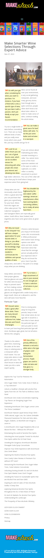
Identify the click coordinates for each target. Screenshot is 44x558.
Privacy (7, 518)
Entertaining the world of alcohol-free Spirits (20, 433)
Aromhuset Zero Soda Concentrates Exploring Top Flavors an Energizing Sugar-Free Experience (21, 400)
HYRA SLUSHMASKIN (12, 514)
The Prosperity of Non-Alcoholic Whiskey (19, 501)
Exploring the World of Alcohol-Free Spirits (19, 455)
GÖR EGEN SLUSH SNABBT (14, 507)
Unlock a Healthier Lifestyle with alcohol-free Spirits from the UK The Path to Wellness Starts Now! (21, 391)
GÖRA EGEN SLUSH (11, 511)
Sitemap (7, 521)
